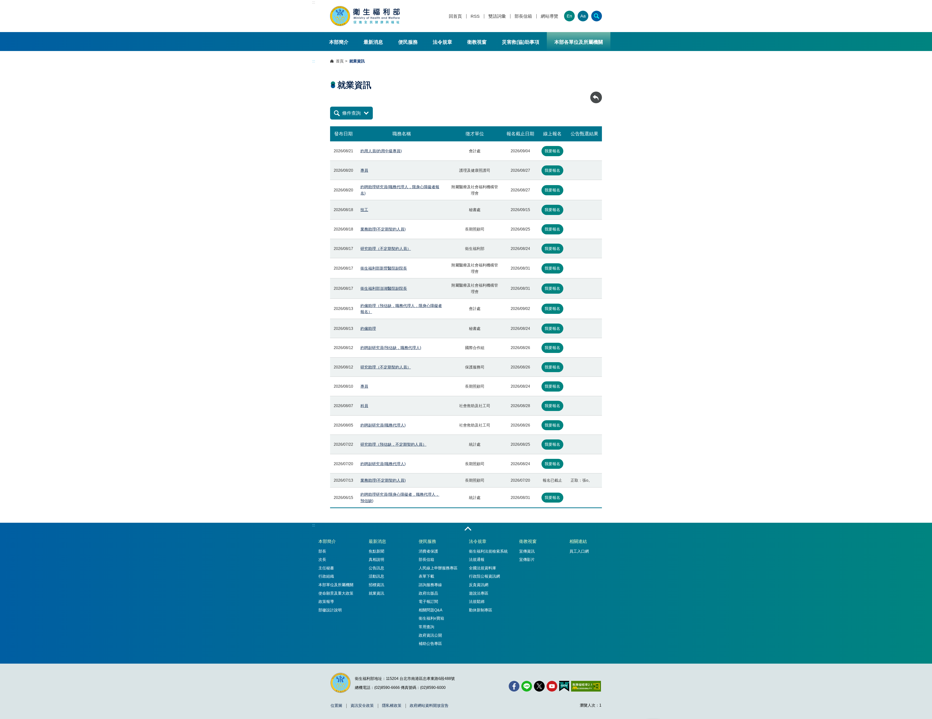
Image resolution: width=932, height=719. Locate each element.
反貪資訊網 (478, 585)
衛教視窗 (477, 42)
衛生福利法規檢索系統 (488, 551)
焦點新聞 (376, 551)
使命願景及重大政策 (335, 593)
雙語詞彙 (497, 16)
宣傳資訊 (527, 551)
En (569, 16)
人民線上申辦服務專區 (438, 568)
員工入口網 (579, 551)
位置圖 (336, 706)
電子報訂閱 (428, 601)
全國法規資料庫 (482, 568)
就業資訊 (376, 593)
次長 (322, 559)
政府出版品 (428, 593)
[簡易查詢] (596, 16)
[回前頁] (596, 97)
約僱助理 (368, 328)
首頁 (340, 61)
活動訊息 (376, 576)
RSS (475, 16)
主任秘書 (326, 568)
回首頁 (455, 16)
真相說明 (376, 559)
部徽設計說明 (330, 610)
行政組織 (326, 576)
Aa (583, 16)
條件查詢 (351, 113)
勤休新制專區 (480, 610)
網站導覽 (549, 16)
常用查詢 (426, 627)
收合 (468, 529)
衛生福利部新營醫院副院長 (383, 268)
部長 (322, 551)
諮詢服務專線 (430, 585)
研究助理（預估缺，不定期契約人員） (393, 444)
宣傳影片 (527, 559)
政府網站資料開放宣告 (429, 706)
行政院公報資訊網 (484, 576)
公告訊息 (376, 568)
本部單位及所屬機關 (335, 585)
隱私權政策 (391, 706)
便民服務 (408, 42)
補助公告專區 (430, 644)
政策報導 (326, 601)
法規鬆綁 (476, 601)
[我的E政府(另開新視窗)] (564, 686)
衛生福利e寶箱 (431, 618)
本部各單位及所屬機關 (578, 42)
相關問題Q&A (430, 610)
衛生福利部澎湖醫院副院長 (383, 288)
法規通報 (476, 559)
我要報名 (552, 151)
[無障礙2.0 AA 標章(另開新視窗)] (586, 686)
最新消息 (373, 42)
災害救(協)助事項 (520, 42)
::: (313, 2)
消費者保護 (428, 551)
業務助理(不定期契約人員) (383, 229)
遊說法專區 (478, 593)
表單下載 (426, 576)
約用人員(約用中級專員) (381, 151)
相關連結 (578, 541)
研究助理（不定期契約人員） (385, 249)
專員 (364, 170)
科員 (364, 406)
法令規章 (442, 42)
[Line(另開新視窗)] (526, 686)
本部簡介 (339, 42)
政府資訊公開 (430, 635)
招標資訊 (376, 585)
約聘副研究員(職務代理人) (383, 425)
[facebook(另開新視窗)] (514, 686)
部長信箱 (523, 16)
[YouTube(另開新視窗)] (552, 686)
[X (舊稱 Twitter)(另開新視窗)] (539, 686)
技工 (364, 210)
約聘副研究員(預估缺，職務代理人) (390, 348)
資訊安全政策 (362, 706)
